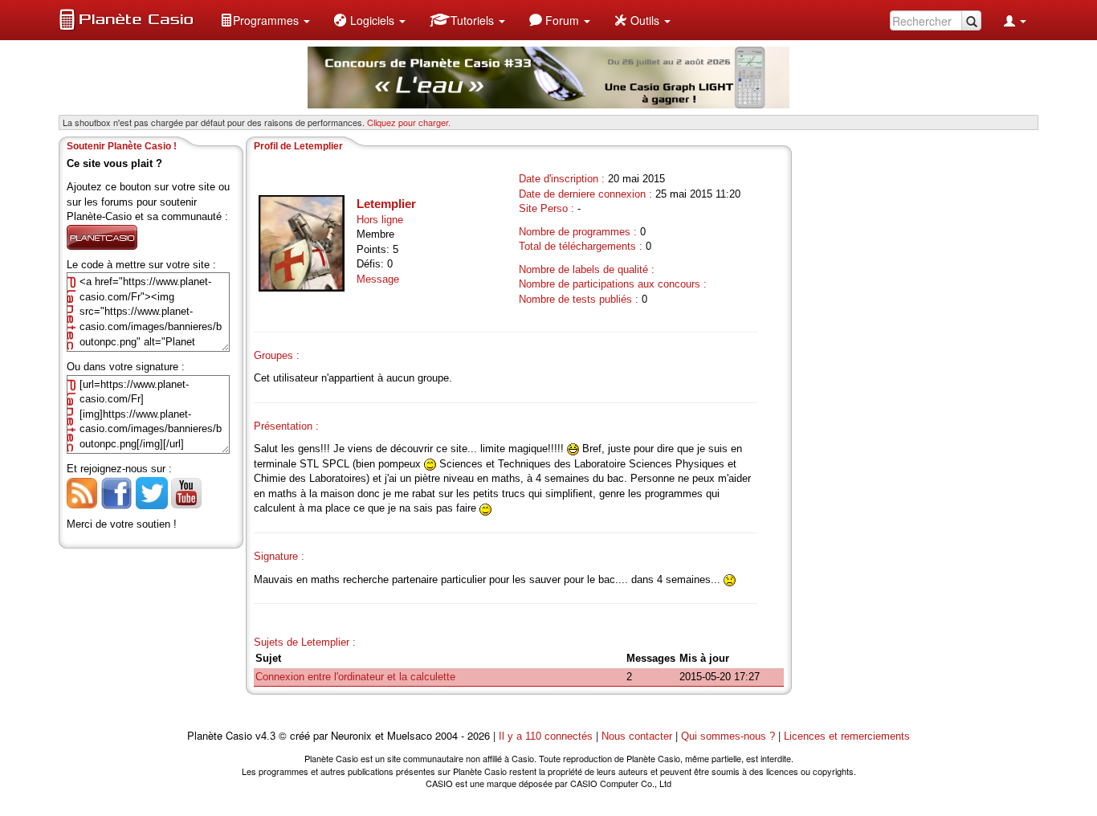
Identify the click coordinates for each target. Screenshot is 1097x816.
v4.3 (265, 736)
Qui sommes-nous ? (728, 736)
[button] (265, 20)
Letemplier (386, 203)
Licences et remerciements (847, 736)
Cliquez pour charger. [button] (409, 122)
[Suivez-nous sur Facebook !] (116, 492)
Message (378, 279)
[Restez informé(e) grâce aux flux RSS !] (82, 492)
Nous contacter (637, 736)
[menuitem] (265, 20)
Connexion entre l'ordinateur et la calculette (355, 677)
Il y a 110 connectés (547, 736)
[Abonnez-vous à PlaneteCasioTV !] (186, 492)
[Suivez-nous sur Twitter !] (152, 492)
